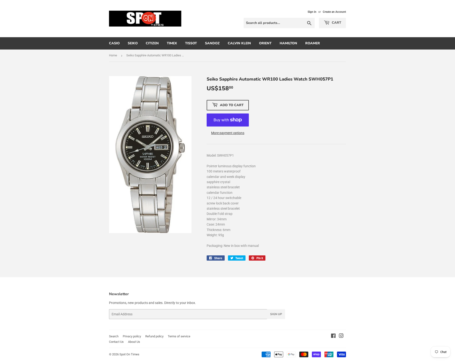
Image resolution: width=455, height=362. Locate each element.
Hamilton (288, 43)
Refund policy (154, 336)
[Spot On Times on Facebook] (333, 336)
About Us (134, 342)
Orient (265, 43)
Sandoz (212, 43)
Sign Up (276, 314)
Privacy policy (132, 336)
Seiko (133, 43)
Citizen (152, 43)
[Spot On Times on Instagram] (341, 336)
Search (113, 336)
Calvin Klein (239, 43)
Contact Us (116, 342)
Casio (114, 43)
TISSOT (191, 43)
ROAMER (312, 43)
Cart (336, 22)
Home (113, 55)
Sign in (312, 12)
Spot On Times (129, 354)
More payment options (227, 133)
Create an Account (334, 12)
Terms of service (179, 336)
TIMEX (172, 43)
